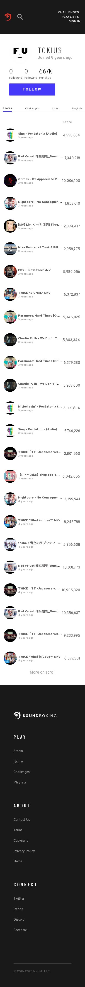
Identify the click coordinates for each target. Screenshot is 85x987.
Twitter (19, 899)
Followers (15, 78)
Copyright (21, 841)
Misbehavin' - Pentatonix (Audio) (43, 407)
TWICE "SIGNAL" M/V (34, 293)
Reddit (18, 909)
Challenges (32, 109)
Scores (7, 108)
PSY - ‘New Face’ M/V (34, 270)
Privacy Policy (24, 851)
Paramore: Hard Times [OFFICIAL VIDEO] (49, 316)
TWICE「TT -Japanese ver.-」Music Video (50, 452)
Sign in (74, 21)
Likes (55, 109)
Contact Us (22, 820)
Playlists (70, 15)
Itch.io (18, 762)
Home (18, 861)
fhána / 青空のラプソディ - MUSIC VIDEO (48, 543)
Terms (18, 830)
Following (30, 78)
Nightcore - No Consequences (41, 202)
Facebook (20, 930)
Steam (18, 751)
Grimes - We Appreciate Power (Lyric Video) (51, 179)
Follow (32, 89)
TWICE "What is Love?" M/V (39, 520)
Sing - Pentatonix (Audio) (37, 134)
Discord (19, 920)
